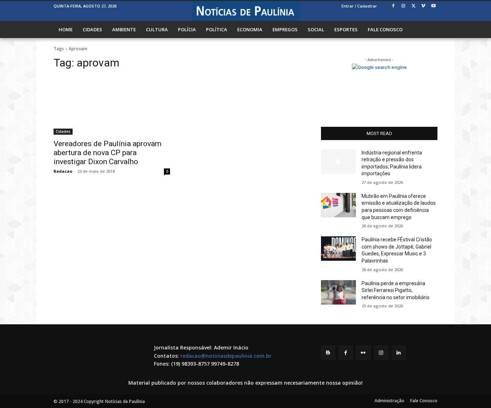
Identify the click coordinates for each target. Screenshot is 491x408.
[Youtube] (433, 6)
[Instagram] (403, 6)
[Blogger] (328, 353)
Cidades (63, 131)
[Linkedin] (399, 353)
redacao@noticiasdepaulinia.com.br (225, 355)
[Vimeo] (423, 6)
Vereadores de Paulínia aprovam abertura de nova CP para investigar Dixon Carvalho (107, 152)
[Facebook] (393, 6)
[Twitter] (413, 6)
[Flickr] (363, 353)
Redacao (63, 171)
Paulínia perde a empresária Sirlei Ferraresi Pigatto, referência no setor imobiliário (396, 290)
